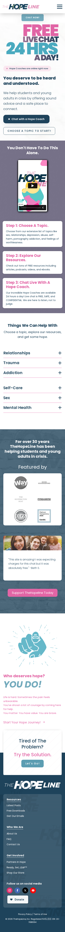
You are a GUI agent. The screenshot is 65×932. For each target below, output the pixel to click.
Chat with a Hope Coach (28, 119)
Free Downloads (16, 810)
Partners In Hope (16, 862)
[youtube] (33, 890)
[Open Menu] (59, 6)
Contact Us (13, 844)
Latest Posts (14, 805)
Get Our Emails (15, 816)
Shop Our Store (15, 872)
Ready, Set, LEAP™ (17, 867)
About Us (12, 833)
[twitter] (25, 890)
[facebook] (17, 890)
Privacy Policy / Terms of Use (32, 914)
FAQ (9, 839)
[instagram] (9, 890)
